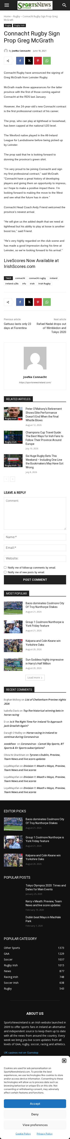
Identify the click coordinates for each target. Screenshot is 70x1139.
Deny (35, 1114)
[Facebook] (20, 61)
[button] (64, 1061)
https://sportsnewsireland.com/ (35, 382)
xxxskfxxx (10, 744)
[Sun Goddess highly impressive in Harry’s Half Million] (13, 664)
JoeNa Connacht (21, 50)
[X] (29, 61)
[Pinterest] (38, 61)
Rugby (16, 16)
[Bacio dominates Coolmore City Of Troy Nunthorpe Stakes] (13, 607)
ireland (53, 278)
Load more (34, 677)
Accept (35, 1103)
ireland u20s (11, 283)
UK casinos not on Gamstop (21, 1052)
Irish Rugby (44, 283)
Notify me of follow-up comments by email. (32, 567)
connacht (20, 278)
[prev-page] (6, 479)
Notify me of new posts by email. (26, 572)
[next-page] (12, 479)
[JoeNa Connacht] (6, 51)
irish (32, 283)
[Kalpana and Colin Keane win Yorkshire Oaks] (13, 645)
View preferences (35, 1125)
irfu (24, 283)
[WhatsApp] (47, 61)
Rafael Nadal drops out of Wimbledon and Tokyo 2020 (51, 328)
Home (7, 16)
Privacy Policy (44, 1133)
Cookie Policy (23, 1133)
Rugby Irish (19, 25)
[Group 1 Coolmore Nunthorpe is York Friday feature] (13, 626)
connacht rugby (37, 278)
